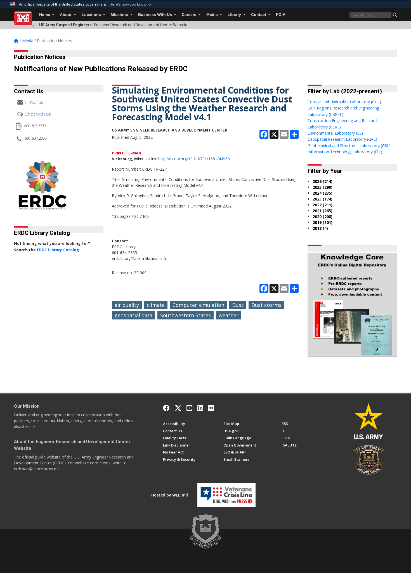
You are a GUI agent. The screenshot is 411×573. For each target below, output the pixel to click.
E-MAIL (135, 153)
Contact (259, 15)
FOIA (280, 15)
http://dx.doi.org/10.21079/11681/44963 (194, 158)
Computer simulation (198, 305)
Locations (92, 15)
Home (45, 15)
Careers (189, 15)
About (66, 15)
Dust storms (266, 305)
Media (212, 15)
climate (156, 305)
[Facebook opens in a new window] (166, 408)
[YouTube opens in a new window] (189, 408)
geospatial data (133, 315)
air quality (127, 305)
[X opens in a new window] (178, 408)
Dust (238, 305)
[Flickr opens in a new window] (211, 408)
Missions (120, 15)
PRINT (118, 153)
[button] (131, 4)
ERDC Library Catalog (58, 249)
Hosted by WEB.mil (169, 495)
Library (235, 15)
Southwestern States (185, 315)
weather (228, 315)
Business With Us (155, 15)
